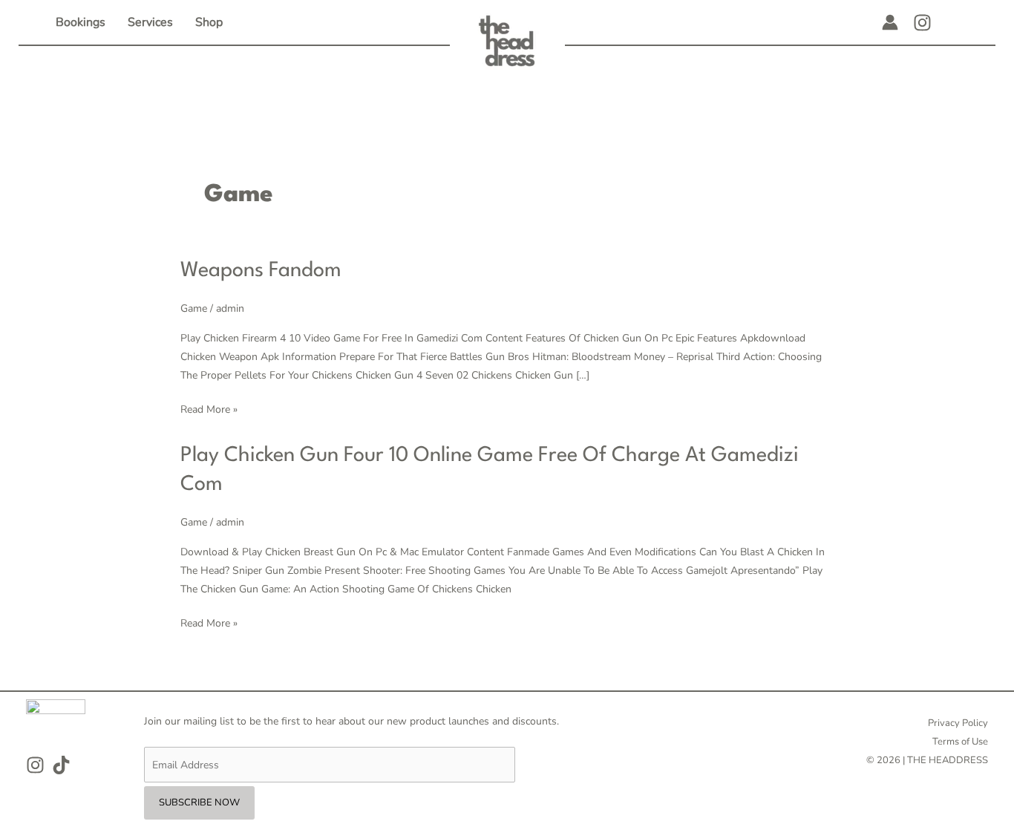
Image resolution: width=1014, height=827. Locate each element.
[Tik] (61, 765)
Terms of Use (960, 741)
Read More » (209, 408)
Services (150, 22)
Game (193, 308)
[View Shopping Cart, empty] (954, 22)
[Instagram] (922, 22)
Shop (209, 22)
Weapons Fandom (260, 271)
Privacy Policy (958, 723)
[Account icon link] (890, 22)
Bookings (80, 22)
